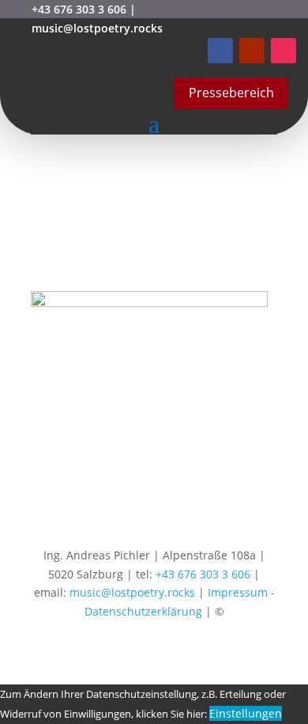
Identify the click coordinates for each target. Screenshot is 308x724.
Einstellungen (245, 713)
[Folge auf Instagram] (283, 50)
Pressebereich (231, 92)
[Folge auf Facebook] (220, 50)
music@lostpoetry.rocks (97, 28)
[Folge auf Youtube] (252, 50)
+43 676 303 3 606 (79, 9)
